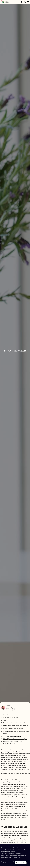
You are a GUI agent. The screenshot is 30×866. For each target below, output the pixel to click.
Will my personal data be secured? (13, 728)
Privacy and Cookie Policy (14, 857)
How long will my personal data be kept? (15, 725)
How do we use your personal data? (14, 723)
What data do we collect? (10, 717)
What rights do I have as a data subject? (15, 739)
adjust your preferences (7, 853)
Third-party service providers (12, 736)
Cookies (5, 720)
